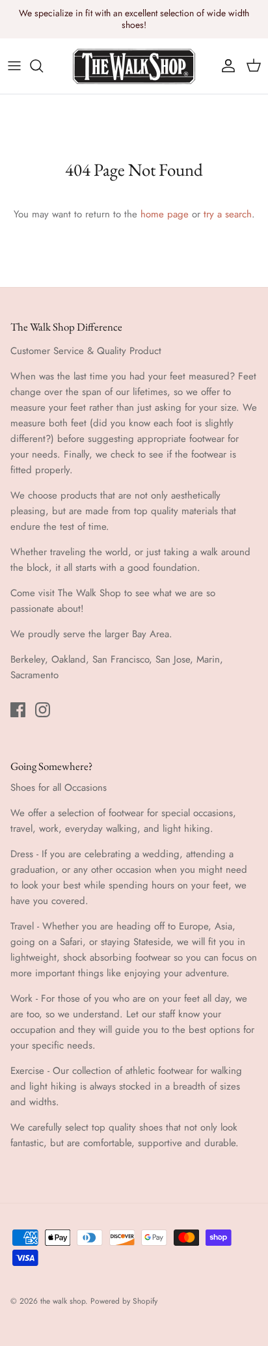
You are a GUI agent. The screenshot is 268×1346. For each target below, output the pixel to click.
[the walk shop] (134, 66)
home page (165, 214)
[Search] (43, 65)
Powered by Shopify (123, 1301)
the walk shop (62, 1301)
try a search (228, 214)
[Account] (225, 65)
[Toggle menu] (14, 65)
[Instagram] (42, 709)
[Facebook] (17, 709)
